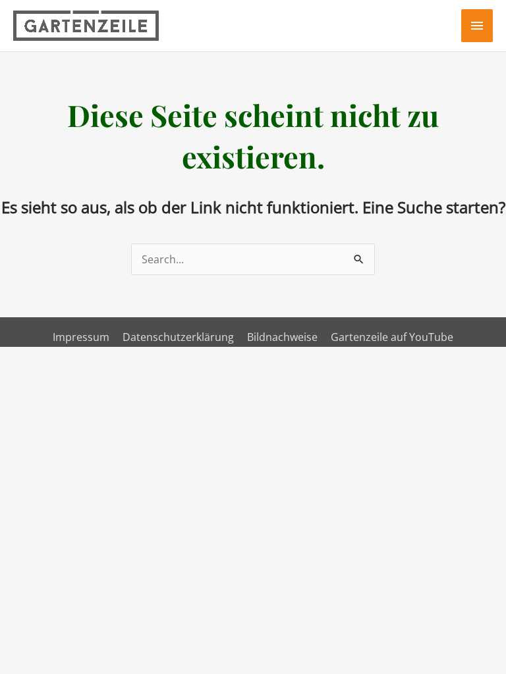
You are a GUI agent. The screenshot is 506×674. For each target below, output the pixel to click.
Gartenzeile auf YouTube (392, 337)
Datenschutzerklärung (178, 337)
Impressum (81, 337)
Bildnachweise (282, 337)
